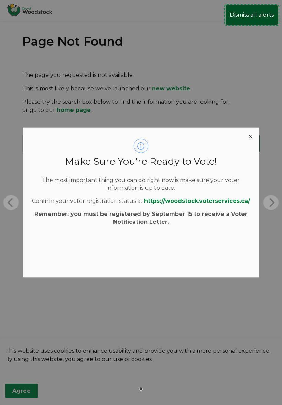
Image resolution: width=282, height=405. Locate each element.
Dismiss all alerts (252, 15)
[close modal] (250, 136)
